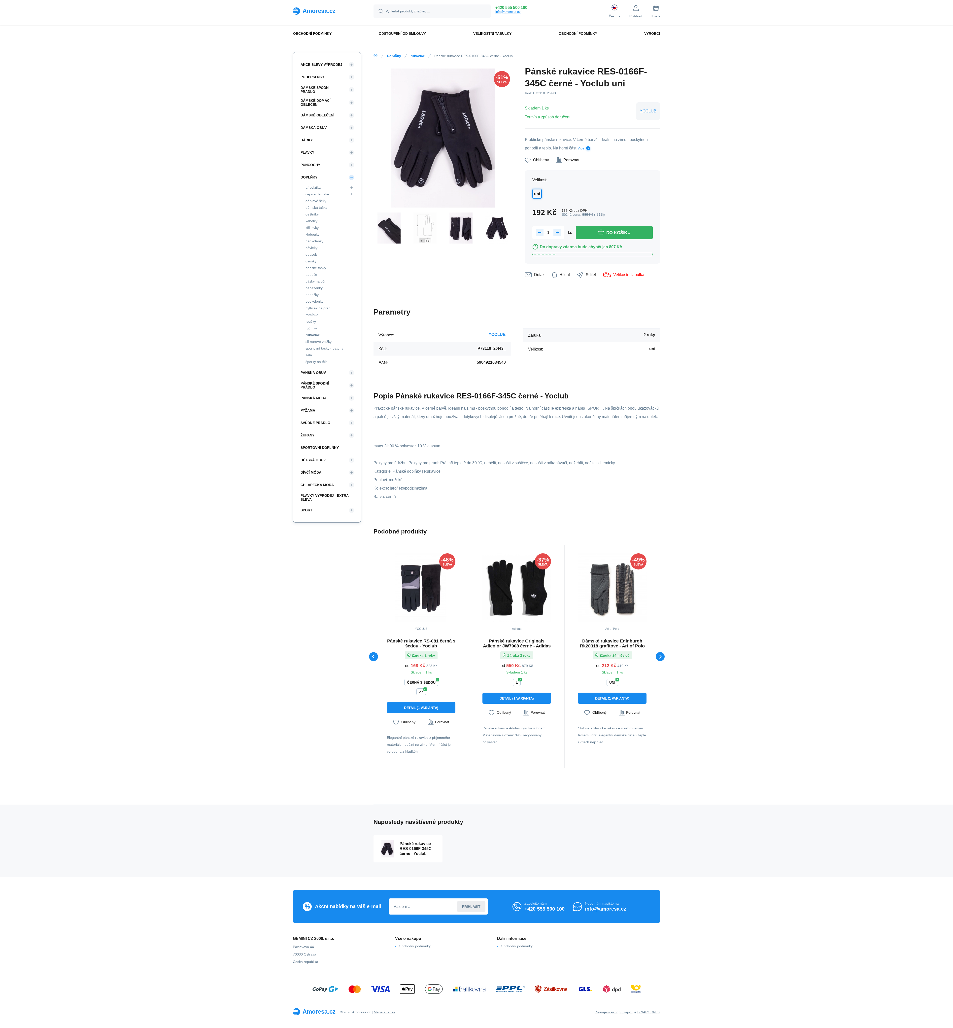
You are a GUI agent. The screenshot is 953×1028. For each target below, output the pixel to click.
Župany (307, 435)
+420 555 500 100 (511, 7)
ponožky (312, 295)
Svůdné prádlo (315, 423)
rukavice (417, 56)
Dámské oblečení (317, 115)
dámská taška (316, 208)
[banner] (327, 10)
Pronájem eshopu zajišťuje (615, 1012)
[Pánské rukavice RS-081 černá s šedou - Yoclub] (421, 587)
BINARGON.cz (648, 1012)
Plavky (307, 152)
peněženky (314, 288)
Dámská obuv (314, 128)
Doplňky (394, 56)
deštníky (312, 214)
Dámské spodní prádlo (315, 90)
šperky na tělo (317, 362)
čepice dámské (317, 194)
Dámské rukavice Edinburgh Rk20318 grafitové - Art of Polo (612, 643)
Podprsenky (312, 77)
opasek (311, 254)
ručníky (311, 328)
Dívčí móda (311, 472)
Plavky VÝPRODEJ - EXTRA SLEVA (324, 497)
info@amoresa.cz (508, 12)
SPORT (306, 510)
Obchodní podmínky (415, 946)
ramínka (312, 315)
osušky (311, 261)
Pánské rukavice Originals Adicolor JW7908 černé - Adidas (517, 643)
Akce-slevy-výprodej (321, 65)
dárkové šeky (316, 201)
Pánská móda (314, 398)
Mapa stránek (384, 1012)
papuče (311, 275)
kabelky (311, 221)
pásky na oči (315, 281)
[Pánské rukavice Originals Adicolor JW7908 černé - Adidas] (516, 587)
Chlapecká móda (317, 485)
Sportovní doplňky (320, 448)
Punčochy (310, 165)
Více (581, 148)
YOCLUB (648, 111)
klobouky (312, 234)
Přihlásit (471, 907)
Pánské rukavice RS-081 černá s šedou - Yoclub (421, 643)
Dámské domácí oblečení (316, 102)
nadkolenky (314, 241)
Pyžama (308, 410)
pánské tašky (316, 268)
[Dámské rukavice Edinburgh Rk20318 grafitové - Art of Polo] (612, 587)
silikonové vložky (319, 342)
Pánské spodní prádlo (315, 385)
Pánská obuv (313, 373)
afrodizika (313, 187)
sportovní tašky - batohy (324, 348)
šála (309, 355)
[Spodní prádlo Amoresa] (375, 56)
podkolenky (314, 301)
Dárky (307, 140)
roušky (311, 321)
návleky (311, 248)
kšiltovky (312, 228)
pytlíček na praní (319, 308)
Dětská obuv (313, 460)
